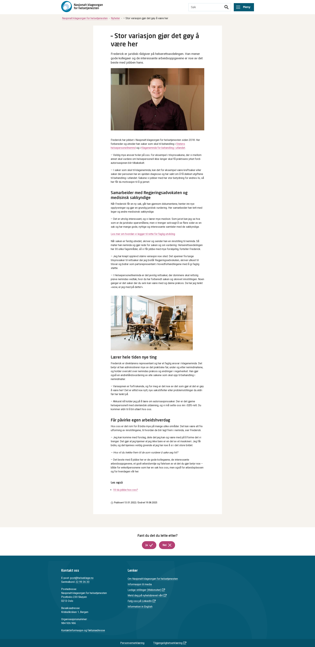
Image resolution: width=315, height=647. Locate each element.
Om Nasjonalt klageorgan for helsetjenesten (153, 578)
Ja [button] (147, 545)
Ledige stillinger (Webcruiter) (144, 589)
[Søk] (226, 7)
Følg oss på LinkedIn (140, 601)
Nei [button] (165, 545)
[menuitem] (85, 18)
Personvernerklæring (132, 643)
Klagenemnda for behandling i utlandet (163, 147)
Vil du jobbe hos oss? (125, 489)
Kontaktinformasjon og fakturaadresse (83, 630)
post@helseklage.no (82, 578)
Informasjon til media (140, 584)
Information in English (140, 606)
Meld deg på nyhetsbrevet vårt (145, 595)
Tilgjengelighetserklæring (167, 643)
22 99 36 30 (82, 581)
